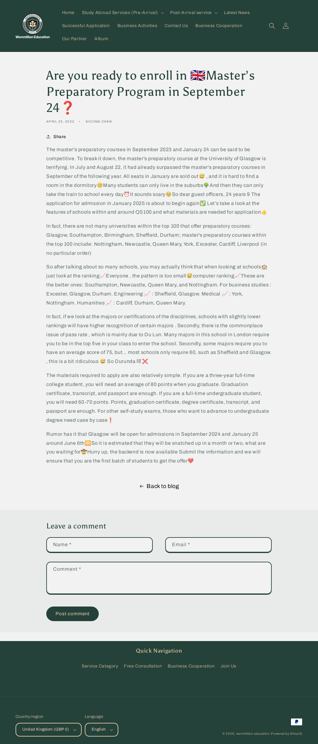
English (99, 729)
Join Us (228, 666)
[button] (122, 12)
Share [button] (59, 136)
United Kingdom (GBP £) (45, 729)
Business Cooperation (191, 666)
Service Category (100, 666)
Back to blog (163, 486)
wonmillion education (253, 733)
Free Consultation (143, 666)
